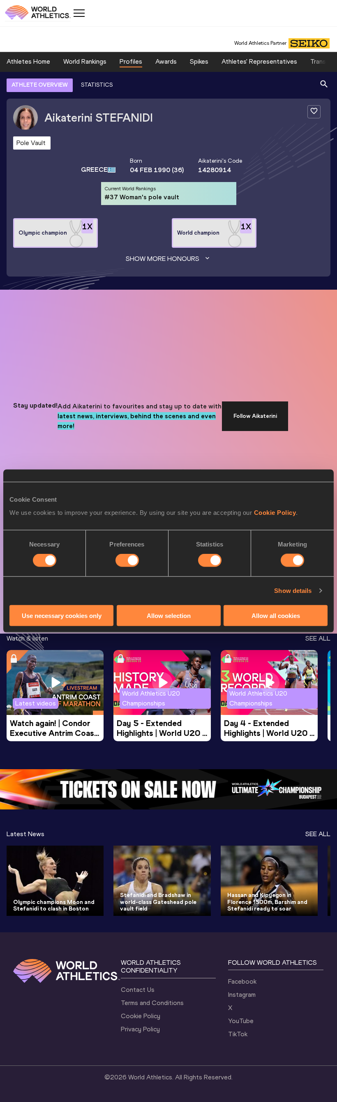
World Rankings (84, 61)
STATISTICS (97, 84)
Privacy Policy (140, 1029)
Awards (166, 61)
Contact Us (138, 990)
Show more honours (162, 259)
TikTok (237, 1034)
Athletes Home (28, 61)
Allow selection (169, 615)
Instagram (242, 994)
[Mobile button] (79, 13)
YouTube (241, 1021)
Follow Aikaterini (255, 416)
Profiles (131, 61)
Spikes (199, 61)
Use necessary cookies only (62, 615)
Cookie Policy (275, 512)
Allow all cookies (276, 615)
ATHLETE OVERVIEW (40, 84)
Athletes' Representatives (259, 61)
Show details (293, 590)
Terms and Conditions (152, 1003)
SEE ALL (317, 638)
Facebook (242, 981)
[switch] (127, 560)
